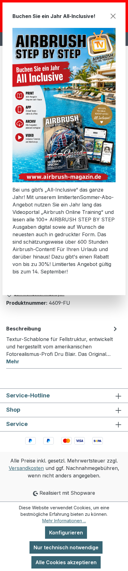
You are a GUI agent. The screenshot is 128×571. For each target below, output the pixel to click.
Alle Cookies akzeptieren (66, 562)
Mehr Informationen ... (64, 520)
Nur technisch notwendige (66, 547)
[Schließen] (113, 16)
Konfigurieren (66, 532)
